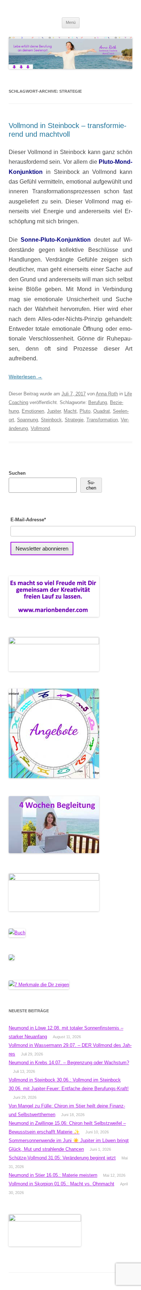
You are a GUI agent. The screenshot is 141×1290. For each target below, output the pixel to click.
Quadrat (101, 411)
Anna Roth (107, 393)
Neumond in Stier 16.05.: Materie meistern (53, 1175)
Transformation (102, 419)
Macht (70, 411)
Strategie (74, 419)
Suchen (17, 473)
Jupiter (54, 411)
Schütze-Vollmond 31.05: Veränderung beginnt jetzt (62, 1157)
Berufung (97, 402)
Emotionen (33, 411)
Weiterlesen (25, 376)
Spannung (27, 419)
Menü (71, 22)
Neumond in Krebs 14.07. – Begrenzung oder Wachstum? (69, 1062)
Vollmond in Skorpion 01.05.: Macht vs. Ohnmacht (61, 1183)
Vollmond (40, 428)
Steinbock (51, 419)
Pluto (85, 411)
